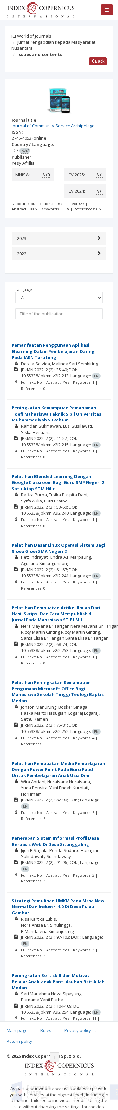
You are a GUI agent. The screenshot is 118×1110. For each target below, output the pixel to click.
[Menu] (107, 9)
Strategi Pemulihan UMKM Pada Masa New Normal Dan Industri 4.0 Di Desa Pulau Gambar (58, 907)
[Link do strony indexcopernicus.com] (59, 1067)
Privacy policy (77, 1030)
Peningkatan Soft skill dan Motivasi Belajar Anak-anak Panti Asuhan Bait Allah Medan (58, 981)
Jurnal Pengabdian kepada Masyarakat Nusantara (53, 45)
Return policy (19, 1041)
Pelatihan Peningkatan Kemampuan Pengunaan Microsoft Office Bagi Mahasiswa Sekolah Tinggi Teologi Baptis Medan (58, 691)
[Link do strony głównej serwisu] (40, 9)
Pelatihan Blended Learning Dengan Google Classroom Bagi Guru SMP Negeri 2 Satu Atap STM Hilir (58, 483)
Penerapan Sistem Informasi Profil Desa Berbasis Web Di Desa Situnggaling (55, 841)
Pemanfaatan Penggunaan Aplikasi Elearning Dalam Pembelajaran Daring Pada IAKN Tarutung (53, 351)
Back (99, 61)
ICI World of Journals (31, 36)
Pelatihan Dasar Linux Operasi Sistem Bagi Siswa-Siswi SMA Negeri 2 (58, 548)
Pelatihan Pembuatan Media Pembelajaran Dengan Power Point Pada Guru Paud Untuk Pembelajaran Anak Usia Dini (58, 769)
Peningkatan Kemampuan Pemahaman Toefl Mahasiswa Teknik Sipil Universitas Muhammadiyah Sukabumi (56, 414)
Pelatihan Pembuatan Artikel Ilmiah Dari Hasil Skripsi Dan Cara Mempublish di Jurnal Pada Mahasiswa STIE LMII (56, 614)
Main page (17, 1030)
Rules (45, 1030)
